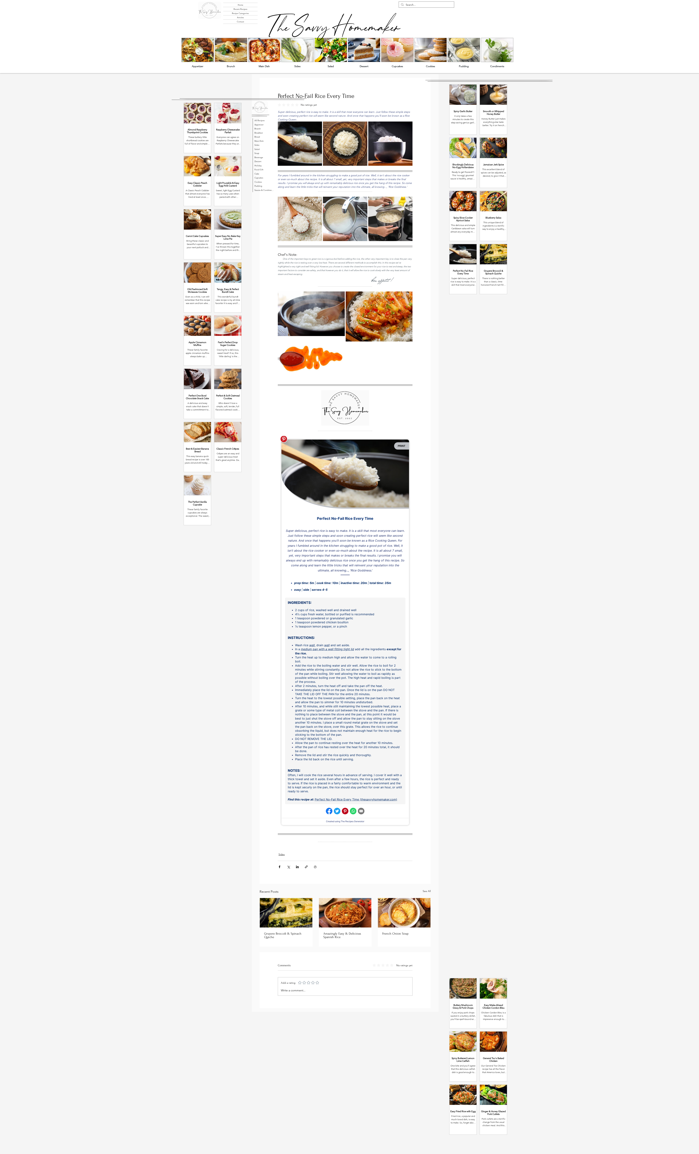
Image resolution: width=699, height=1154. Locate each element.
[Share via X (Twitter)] (288, 867)
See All (427, 891)
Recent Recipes (240, 9)
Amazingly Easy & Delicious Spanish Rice (342, 935)
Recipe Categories (240, 13)
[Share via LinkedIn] (297, 867)
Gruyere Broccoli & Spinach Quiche (282, 935)
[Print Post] (315, 867)
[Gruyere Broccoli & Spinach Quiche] (286, 912)
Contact (240, 21)
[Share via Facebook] (279, 867)
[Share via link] (306, 867)
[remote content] (345, 632)
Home (240, 5)
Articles (240, 17)
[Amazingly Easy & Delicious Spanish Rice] (345, 912)
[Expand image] (300, 144)
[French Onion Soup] (404, 912)
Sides (282, 854)
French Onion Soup (395, 933)
